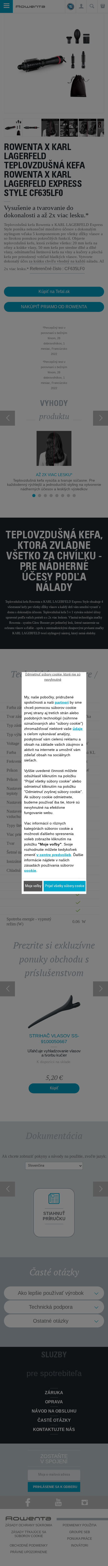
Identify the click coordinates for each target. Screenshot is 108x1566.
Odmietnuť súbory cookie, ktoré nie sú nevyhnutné (52, 677)
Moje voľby (33, 886)
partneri (62, 702)
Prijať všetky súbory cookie (64, 886)
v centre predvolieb (53, 855)
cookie (30, 870)
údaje (78, 729)
